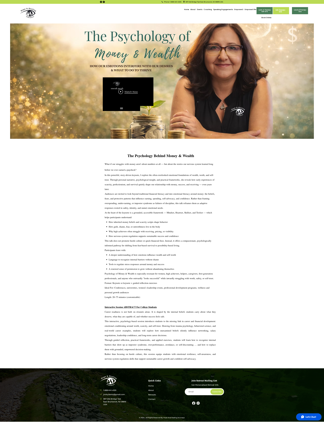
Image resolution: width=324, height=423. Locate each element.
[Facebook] (104, 2)
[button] (199, 9)
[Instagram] (101, 2)
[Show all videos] (121, 108)
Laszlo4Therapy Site (300, 11)
